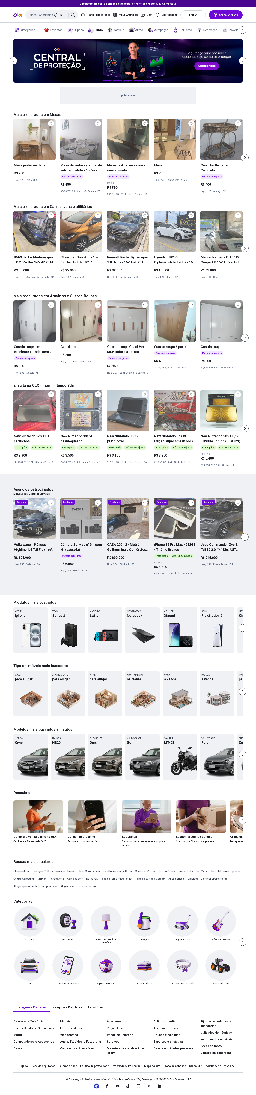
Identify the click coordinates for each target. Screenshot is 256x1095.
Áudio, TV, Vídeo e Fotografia (80, 1041)
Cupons (79, 30)
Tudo (99, 30)
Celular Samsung (23, 878)
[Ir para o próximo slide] (245, 157)
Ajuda (24, 1066)
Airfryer (41, 878)
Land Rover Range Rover (117, 871)
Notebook (92, 878)
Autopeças (161, 30)
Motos (18, 1035)
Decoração (210, 30)
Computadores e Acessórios (33, 1041)
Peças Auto (115, 1028)
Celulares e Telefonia (28, 1021)
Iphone (236, 871)
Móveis (233, 30)
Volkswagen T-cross (64, 871)
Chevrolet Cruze (219, 871)
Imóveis (118, 30)
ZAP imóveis (213, 1066)
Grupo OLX (195, 1066)
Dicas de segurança (43, 1066)
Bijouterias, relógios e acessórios (215, 1024)
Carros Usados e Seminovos (33, 1028)
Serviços (113, 1041)
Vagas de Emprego (120, 1035)
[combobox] (51, 14)
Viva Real (229, 1066)
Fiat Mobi (201, 871)
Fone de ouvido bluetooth (150, 878)
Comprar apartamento (214, 878)
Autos (139, 30)
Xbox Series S (176, 878)
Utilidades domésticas (216, 1032)
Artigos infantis (164, 1021)
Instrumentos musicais (216, 1039)
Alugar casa (67, 886)
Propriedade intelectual (126, 1066)
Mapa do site (152, 1066)
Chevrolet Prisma (145, 871)
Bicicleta (193, 878)
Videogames (69, 1035)
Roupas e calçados (167, 1035)
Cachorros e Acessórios (77, 1048)
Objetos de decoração (216, 1053)
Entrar (193, 14)
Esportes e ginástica (168, 1041)
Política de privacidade (94, 1066)
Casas (17, 1048)
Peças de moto (211, 1046)
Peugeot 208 (41, 871)
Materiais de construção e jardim (125, 1051)
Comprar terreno (87, 886)
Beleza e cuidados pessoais (173, 1048)
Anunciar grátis (228, 14)
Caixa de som (75, 878)
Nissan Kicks (186, 871)
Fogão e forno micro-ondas (117, 878)
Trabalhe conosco (174, 1066)
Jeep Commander (89, 871)
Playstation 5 (56, 878)
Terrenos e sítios (166, 1028)
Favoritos (56, 30)
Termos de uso (67, 1066)
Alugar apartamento (25, 886)
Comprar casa (49, 886)
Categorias (28, 30)
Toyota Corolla (167, 871)
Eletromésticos (71, 1028)
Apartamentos (117, 1021)
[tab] (31, 1007)
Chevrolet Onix (22, 871)
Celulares (186, 30)
